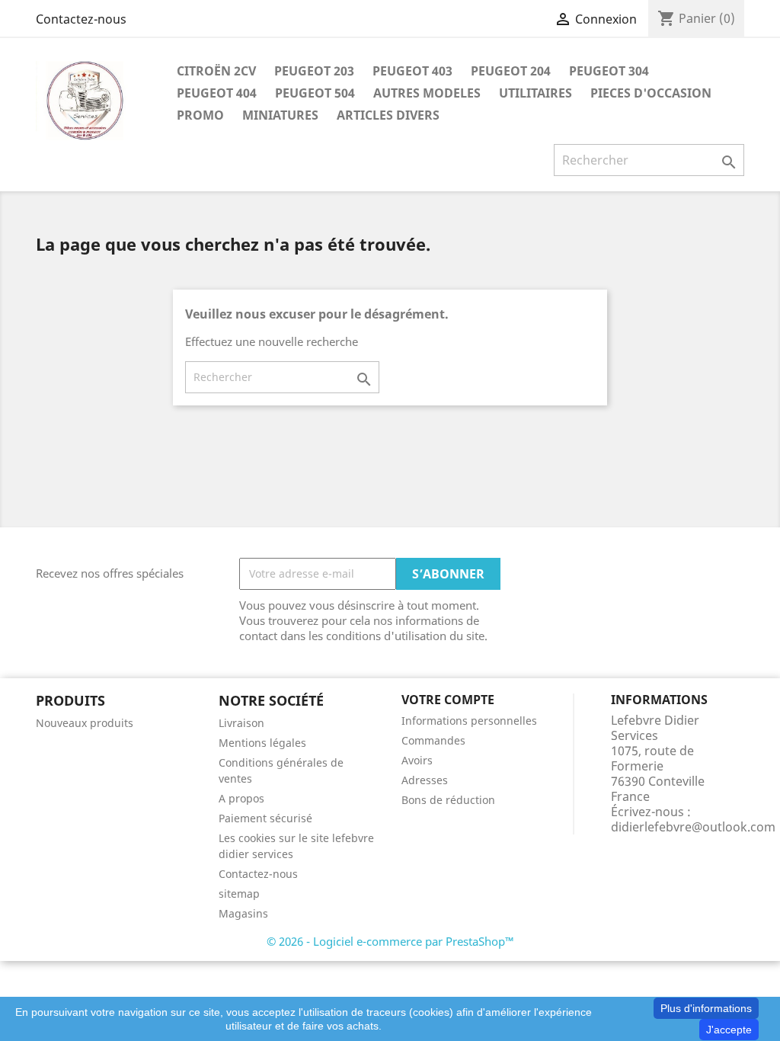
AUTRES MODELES (427, 93)
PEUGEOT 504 (315, 93)
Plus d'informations (706, 1008)
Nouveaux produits (84, 723)
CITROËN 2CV (216, 70)
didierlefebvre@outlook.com (693, 826)
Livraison (241, 723)
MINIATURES (280, 115)
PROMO (200, 115)
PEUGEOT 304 (609, 70)
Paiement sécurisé (265, 818)
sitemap (239, 893)
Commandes (433, 740)
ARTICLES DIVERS (388, 115)
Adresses (424, 780)
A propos (241, 798)
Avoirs (417, 760)
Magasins (243, 913)
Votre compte (447, 699)
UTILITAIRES (535, 93)
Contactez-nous (81, 19)
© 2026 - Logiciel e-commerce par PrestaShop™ (390, 941)
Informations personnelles (469, 720)
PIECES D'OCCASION (650, 93)
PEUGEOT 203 (314, 70)
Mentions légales (262, 742)
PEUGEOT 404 (217, 93)
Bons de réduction (448, 800)
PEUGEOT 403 (412, 70)
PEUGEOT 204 (511, 70)
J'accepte (729, 1029)
